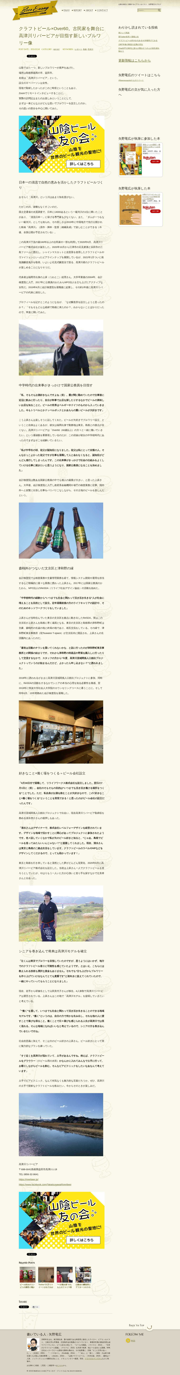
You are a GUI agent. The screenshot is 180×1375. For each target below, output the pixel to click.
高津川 (90, 49)
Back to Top (136, 1325)
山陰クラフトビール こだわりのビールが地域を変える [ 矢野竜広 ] (151, 196)
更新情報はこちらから (134, 60)
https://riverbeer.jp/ (28, 1179)
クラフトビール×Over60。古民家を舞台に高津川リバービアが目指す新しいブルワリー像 (61, 35)
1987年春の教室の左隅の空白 (130, 44)
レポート (78, 49)
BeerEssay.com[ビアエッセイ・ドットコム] (35, 10)
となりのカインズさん (93, 1359)
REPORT (78, 10)
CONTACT (102, 10)
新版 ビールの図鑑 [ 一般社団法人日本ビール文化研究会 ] (151, 147)
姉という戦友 (124, 33)
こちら (60, 1365)
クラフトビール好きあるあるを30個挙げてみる (137, 40)
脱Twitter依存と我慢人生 (128, 37)
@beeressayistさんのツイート (131, 80)
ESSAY (67, 10)
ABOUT (89, 10)
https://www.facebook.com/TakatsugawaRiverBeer (45, 1184)
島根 (85, 49)
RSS (133, 1341)
